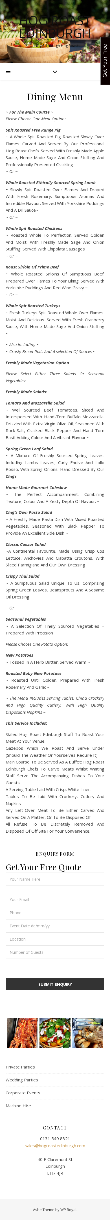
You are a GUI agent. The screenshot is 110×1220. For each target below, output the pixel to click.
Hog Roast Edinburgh (55, 26)
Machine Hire (18, 1105)
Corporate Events (23, 1092)
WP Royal (68, 1209)
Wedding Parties (22, 1080)
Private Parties (20, 1067)
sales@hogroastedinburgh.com (55, 1145)
